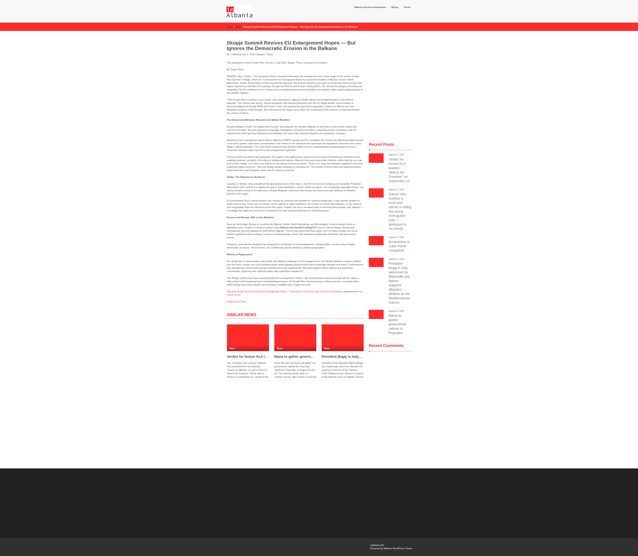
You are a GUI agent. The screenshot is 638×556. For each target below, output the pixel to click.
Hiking (394, 7)
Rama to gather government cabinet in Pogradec (295, 356)
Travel (406, 7)
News (238, 26)
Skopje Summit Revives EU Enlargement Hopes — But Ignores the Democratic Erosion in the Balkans (290, 291)
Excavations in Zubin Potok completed (399, 246)
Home (230, 26)
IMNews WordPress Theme (397, 548)
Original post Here (236, 301)
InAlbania (236, 54)
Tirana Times (233, 294)
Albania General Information (370, 7)
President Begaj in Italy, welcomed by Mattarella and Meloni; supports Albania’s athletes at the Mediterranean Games (343, 356)
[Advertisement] (390, 86)
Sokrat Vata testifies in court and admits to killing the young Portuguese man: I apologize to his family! (400, 211)
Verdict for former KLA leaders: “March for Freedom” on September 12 (248, 356)
